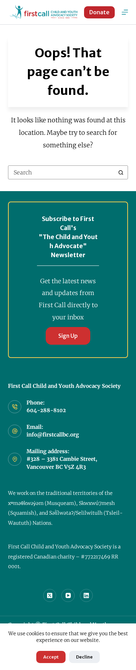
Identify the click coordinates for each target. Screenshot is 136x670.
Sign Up (68, 336)
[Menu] (125, 12)
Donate (99, 12)
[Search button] (121, 172)
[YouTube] (68, 595)
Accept (51, 657)
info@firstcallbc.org (53, 434)
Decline (84, 657)
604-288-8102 (46, 410)
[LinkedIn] (86, 595)
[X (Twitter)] (49, 595)
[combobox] (61, 172)
